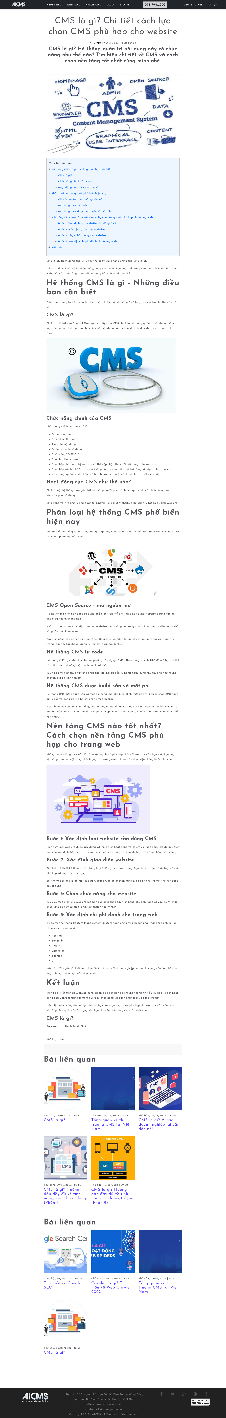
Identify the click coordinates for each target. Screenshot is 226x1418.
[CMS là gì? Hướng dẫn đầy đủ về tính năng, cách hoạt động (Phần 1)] (65, 1157)
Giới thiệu (54, 4)
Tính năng (74, 4)
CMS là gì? (65, 175)
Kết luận (57, 247)
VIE (200, 4)
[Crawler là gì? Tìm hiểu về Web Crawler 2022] (113, 1251)
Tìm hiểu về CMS (75, 1026)
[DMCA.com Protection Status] (200, 1401)
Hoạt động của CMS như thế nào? (80, 187)
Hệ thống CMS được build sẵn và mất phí (85, 211)
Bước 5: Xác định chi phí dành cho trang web (87, 241)
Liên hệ (125, 4)
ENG (193, 4)
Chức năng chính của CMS (75, 181)
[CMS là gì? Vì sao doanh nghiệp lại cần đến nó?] (160, 1088)
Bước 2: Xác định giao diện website (81, 229)
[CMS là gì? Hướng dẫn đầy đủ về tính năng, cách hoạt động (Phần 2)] (113, 1157)
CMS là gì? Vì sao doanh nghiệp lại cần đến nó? (159, 1124)
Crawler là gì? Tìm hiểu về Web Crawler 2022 (111, 1287)
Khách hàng (94, 4)
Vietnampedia (130, 1414)
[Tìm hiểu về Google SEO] (65, 1251)
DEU (186, 4)
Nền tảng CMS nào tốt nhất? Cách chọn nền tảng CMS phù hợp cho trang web (102, 217)
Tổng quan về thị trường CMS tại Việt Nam (111, 1124)
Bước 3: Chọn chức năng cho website (82, 235)
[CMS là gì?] (65, 1088)
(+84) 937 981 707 (106, 1404)
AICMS (98, 43)
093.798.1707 (155, 4)
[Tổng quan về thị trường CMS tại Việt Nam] (113, 1088)
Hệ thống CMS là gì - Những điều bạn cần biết (82, 169)
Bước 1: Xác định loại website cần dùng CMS (87, 223)
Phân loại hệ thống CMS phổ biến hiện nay (79, 193)
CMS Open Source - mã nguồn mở (80, 199)
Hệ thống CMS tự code (73, 205)
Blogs (111, 4)
